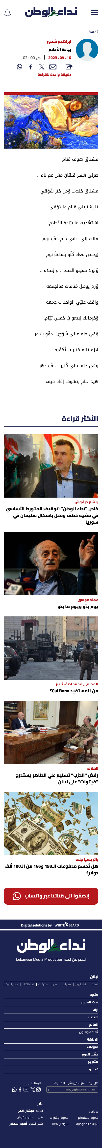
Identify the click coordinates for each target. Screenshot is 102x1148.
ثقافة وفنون (88, 1032)
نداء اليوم (81, 985)
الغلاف (94, 985)
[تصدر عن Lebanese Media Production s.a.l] (51, 944)
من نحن (93, 1112)
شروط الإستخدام (88, 1118)
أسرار (55, 985)
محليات (67, 985)
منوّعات (92, 1047)
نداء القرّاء (28, 985)
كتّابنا (94, 995)
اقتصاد (93, 1017)
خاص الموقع (11, 985)
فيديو (93, 1069)
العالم (93, 1024)
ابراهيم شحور (59, 42)
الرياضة (92, 1039)
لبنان (94, 977)
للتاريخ (93, 1062)
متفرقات (43, 985)
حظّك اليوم (90, 1054)
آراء (95, 1010)
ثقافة (93, 32)
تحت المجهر (89, 1002)
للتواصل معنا (60, 1124)
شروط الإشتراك (59, 1118)
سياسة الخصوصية (87, 1124)
